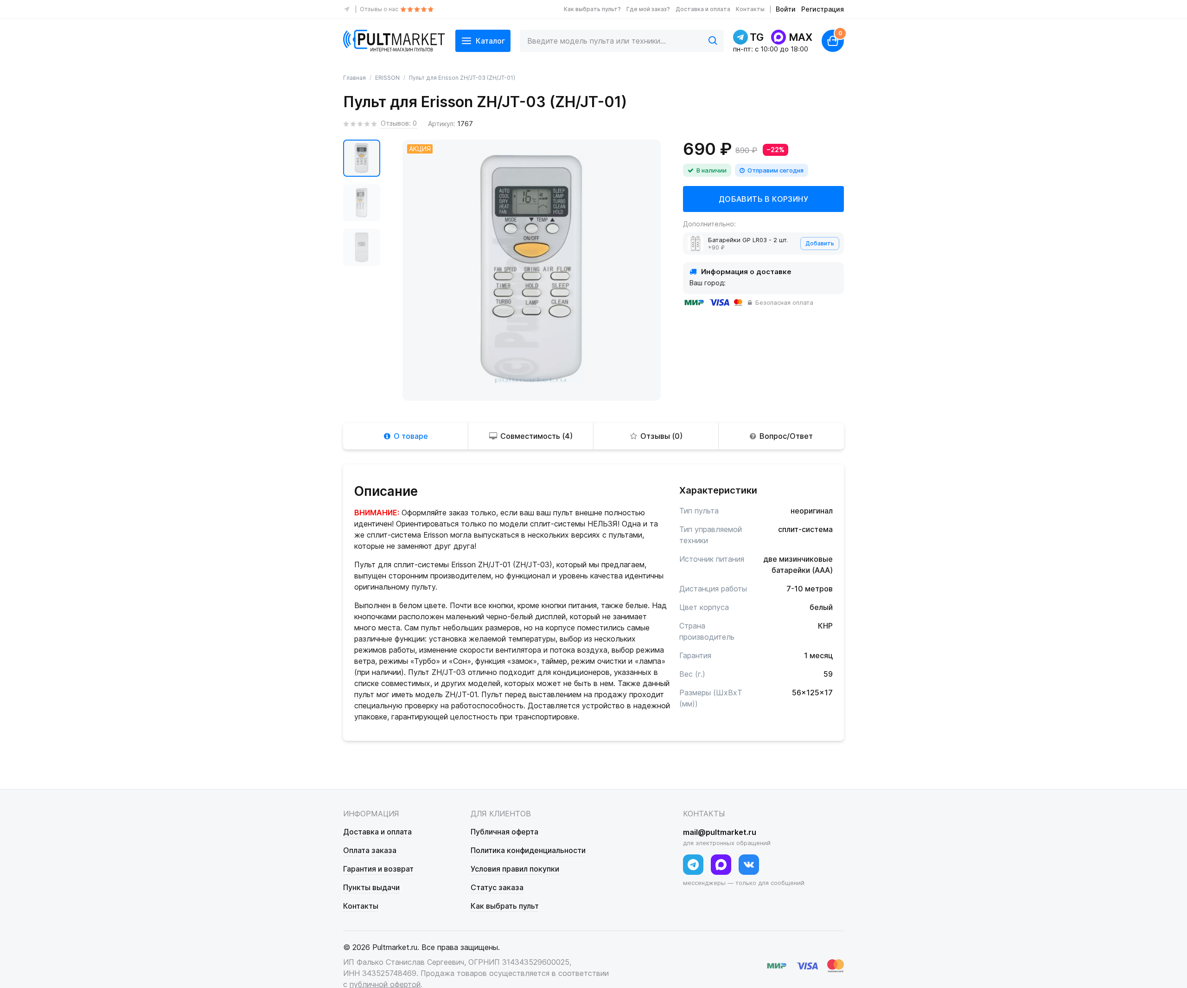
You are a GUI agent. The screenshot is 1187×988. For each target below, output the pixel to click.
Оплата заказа (369, 850)
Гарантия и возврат (378, 868)
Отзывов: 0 (399, 123)
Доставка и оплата (703, 9)
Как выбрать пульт (505, 906)
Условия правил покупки (515, 868)
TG (757, 37)
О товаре (411, 436)
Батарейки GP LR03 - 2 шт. (748, 240)
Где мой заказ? (648, 9)
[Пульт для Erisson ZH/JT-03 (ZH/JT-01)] (361, 158)
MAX (800, 37)
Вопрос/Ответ (786, 436)
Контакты (750, 9)
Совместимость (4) (536, 436)
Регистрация (822, 9)
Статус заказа (497, 887)
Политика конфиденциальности (528, 850)
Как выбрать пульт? (592, 9)
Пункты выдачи (371, 887)
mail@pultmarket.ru (719, 832)
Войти (786, 9)
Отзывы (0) (661, 436)
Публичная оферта (504, 831)
